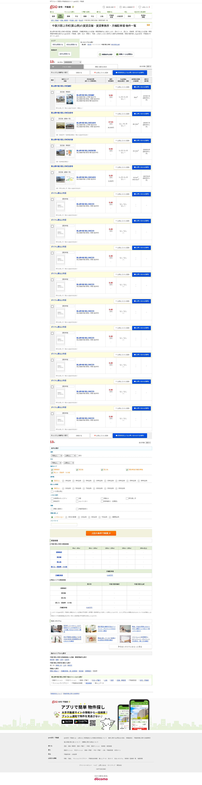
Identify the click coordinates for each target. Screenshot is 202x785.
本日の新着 (72, 517)
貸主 (80, 455)
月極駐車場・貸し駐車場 (69, 671)
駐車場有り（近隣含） (111, 501)
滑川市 (89, 44)
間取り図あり (54, 671)
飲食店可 (57, 501)
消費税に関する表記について (90, 742)
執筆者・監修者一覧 (130, 758)
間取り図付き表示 (101, 67)
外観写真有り (83, 509)
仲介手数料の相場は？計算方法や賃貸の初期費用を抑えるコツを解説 (72, 639)
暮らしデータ (102, 758)
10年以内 (99, 480)
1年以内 (68, 480)
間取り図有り (58, 509)
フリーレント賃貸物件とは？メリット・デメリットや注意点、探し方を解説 (141, 639)
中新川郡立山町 (115, 44)
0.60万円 (89, 607)
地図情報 (140, 758)
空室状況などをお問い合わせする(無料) (131, 72)
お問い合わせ (102, 765)
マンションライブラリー (80, 758)
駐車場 (103, 746)
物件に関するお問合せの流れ (116, 738)
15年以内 (110, 480)
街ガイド (110, 758)
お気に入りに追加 (102, 72)
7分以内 (88, 488)
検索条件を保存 (107, 54)
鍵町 (57, 660)
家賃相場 (89, 683)
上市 (64, 665)
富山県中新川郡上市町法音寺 (62, 113)
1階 (80, 498)
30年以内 (144, 480)
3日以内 (94, 517)
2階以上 (106, 498)
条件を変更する (65, 54)
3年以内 (78, 480)
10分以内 (99, 488)
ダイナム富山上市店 (58, 193)
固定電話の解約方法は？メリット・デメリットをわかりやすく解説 (107, 629)
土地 (105, 680)
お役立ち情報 (52, 758)
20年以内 (121, 480)
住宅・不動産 (144, 680)
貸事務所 (57, 469)
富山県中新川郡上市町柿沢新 (62, 139)
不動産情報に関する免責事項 (71, 693)
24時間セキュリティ (60, 498)
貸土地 (106, 469)
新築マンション (68, 750)
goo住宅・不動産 (53, 737)
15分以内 (110, 488)
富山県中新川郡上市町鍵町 (61, 86)
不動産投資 (110, 750)
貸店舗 (81, 469)
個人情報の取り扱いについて (72, 742)
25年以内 (133, 480)
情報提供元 (129, 738)
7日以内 (104, 517)
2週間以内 (115, 517)
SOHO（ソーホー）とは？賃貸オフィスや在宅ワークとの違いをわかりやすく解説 (72, 629)
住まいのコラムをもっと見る (131, 647)
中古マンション (78, 750)
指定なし (57, 480)
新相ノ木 (59, 665)
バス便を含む (58, 491)
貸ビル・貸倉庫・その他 (62, 472)
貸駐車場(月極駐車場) (136, 469)
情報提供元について (56, 693)
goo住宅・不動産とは (70, 738)
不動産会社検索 (93, 758)
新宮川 (70, 665)
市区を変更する (58, 44)
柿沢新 (52, 660)
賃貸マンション (95, 746)
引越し (70, 758)
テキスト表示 (66, 67)
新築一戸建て (88, 750)
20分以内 (121, 488)
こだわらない (59, 517)
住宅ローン (117, 750)
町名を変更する (72, 44)
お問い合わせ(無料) (142, 87)
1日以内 (84, 517)
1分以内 (68, 488)
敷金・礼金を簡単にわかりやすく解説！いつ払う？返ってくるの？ (141, 629)
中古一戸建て (96, 680)
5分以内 (78, 488)
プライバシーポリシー (85, 765)
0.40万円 (110, 575)
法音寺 (67, 660)
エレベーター (83, 501)
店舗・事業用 (121, 680)
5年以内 (88, 480)
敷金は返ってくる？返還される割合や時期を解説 (107, 639)
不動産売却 (67, 754)
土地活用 (74, 754)
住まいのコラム (118, 758)
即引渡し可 (132, 498)
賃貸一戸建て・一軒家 (83, 746)
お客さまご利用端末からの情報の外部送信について (92, 738)
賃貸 (112, 680)
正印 (61, 660)
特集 (65, 758)
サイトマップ (111, 765)
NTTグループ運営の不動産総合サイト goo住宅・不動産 (67, 1)
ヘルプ (95, 765)
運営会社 (119, 765)
